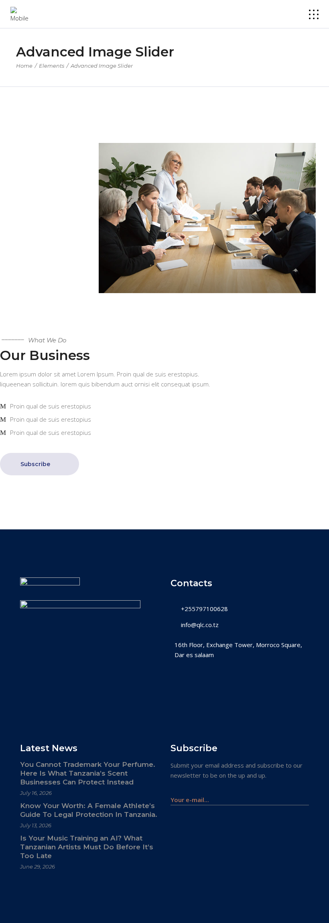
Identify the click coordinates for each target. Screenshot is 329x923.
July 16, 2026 (36, 793)
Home (24, 65)
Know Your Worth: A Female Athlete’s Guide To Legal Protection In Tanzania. (88, 810)
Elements (51, 65)
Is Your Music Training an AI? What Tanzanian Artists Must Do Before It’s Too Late (86, 847)
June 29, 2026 (37, 866)
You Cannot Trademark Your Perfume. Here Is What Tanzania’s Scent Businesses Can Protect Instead (87, 773)
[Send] (304, 795)
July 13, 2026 (35, 825)
